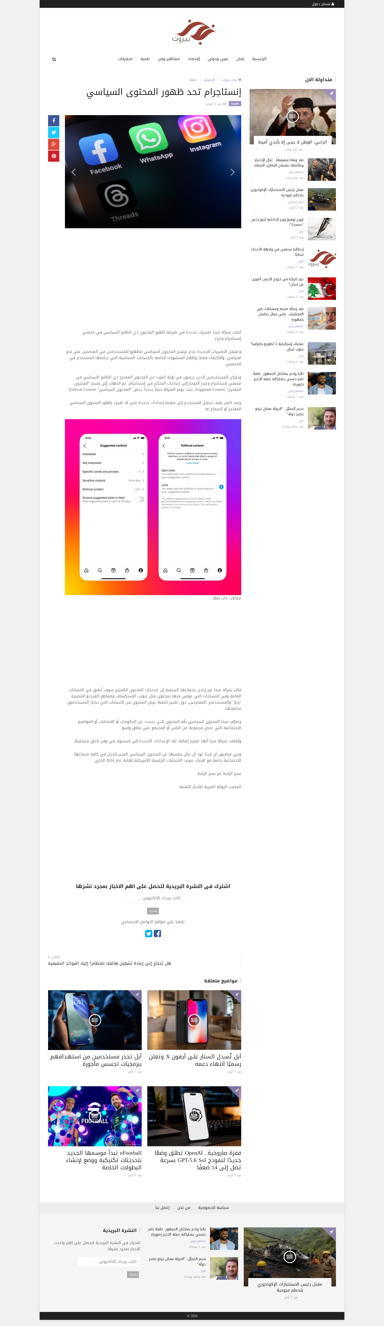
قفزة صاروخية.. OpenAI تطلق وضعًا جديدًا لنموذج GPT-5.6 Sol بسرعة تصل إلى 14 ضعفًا (198, 1160)
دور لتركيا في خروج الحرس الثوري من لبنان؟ (278, 281)
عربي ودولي (218, 59)
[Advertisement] (153, 290)
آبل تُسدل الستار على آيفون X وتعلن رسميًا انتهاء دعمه (195, 1060)
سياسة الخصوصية (213, 1207)
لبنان (240, 59)
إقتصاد (194, 59)
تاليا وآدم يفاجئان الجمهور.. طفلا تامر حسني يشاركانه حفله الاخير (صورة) (278, 379)
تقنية (145, 59)
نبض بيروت (230, 80)
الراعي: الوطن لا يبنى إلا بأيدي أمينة (292, 142)
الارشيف (209, 80)
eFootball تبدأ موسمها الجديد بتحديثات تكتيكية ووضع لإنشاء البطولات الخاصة (104, 1160)
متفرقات (125, 59)
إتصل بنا (162, 1207)
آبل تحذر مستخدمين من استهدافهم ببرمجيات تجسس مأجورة (96, 1060)
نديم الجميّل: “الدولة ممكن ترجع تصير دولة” (279, 411)
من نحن (183, 1207)
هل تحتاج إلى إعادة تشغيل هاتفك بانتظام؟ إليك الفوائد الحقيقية (109, 963)
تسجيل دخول (321, 4)
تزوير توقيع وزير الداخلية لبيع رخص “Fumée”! (277, 222)
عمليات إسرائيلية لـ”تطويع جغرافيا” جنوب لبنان (277, 346)
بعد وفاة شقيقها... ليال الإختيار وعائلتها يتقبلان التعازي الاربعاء (279, 162)
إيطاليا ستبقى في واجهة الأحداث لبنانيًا (277, 252)
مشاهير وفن (169, 59)
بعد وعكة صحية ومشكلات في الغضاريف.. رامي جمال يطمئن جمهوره (280, 314)
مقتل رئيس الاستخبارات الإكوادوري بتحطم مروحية (277, 192)
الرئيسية (259, 59)
